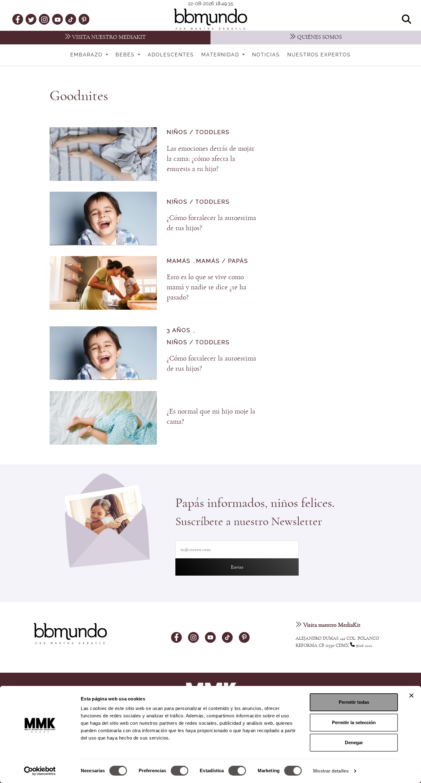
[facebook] (17, 19)
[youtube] (58, 19)
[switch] (179, 771)
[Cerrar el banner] (411, 695)
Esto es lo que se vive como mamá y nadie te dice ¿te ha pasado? (206, 287)
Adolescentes (171, 54)
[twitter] (31, 19)
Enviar (237, 567)
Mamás (178, 261)
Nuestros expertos (319, 54)
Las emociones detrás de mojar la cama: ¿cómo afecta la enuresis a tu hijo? (211, 159)
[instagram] (44, 19)
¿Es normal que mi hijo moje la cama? (211, 416)
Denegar (354, 742)
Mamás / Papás (222, 261)
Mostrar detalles (331, 770)
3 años (178, 330)
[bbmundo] (210, 19)
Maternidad (221, 54)
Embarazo (87, 54)
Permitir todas (354, 702)
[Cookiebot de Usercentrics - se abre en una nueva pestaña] (40, 771)
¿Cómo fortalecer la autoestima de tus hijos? (211, 223)
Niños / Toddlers (198, 132)
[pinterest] (84, 19)
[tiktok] (70, 19)
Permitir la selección (354, 722)
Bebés (126, 54)
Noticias (266, 54)
